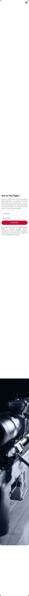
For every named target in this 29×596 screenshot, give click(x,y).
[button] (26, 2)
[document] (14, 298)
